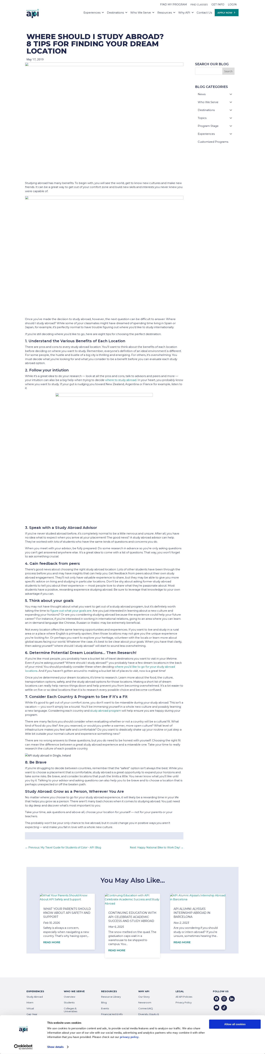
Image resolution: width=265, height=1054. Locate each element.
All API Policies (184, 996)
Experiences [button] (91, 12)
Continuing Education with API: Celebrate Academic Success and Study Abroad (132, 917)
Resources (164, 12)
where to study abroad (120, 380)
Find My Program (173, 4)
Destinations (115, 12)
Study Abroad (34, 996)
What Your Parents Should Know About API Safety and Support (67, 913)
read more (51, 942)
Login (232, 4)
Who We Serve (140, 12)
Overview (69, 996)
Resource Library (111, 996)
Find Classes (199, 4)
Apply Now (224, 12)
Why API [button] (184, 12)
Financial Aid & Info (112, 1014)
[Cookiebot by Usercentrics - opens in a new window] (23, 1047)
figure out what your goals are (70, 610)
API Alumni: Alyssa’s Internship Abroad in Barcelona (192, 913)
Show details (55, 1046)
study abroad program (105, 710)
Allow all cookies (235, 1024)
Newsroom (144, 1002)
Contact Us (204, 12)
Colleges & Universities (70, 1010)
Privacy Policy (184, 1002)
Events (105, 1008)
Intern (29, 1002)
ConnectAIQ (145, 1008)
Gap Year (31, 1014)
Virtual (30, 1008)
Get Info (217, 4)
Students (69, 1002)
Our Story (144, 996)
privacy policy (129, 1037)
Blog (104, 1002)
